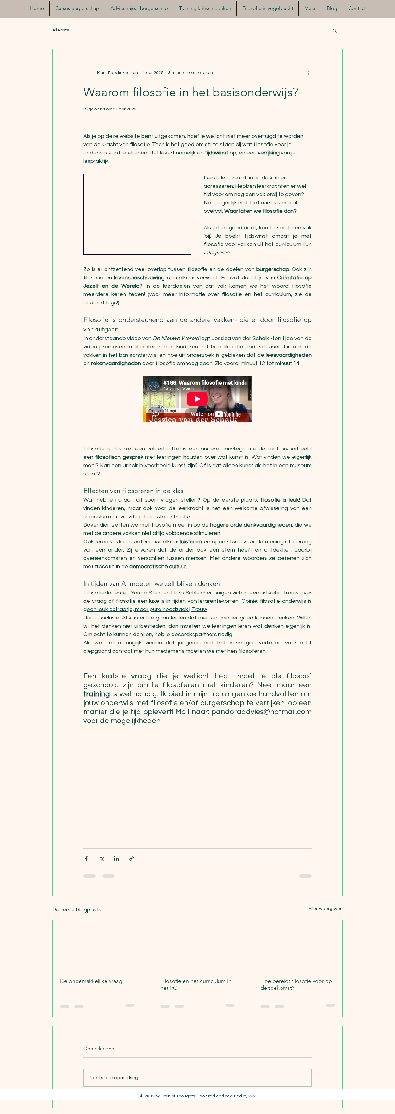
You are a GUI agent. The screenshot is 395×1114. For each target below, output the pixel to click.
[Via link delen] (132, 858)
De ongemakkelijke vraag (91, 981)
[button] (335, 30)
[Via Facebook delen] (86, 858)
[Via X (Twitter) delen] (101, 858)
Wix (252, 1096)
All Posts (60, 30)
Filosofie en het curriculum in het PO (195, 984)
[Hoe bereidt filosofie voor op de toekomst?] (297, 945)
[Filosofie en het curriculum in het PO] (197, 945)
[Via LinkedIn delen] (116, 858)
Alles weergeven (326, 908)
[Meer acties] (308, 72)
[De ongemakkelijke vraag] (97, 945)
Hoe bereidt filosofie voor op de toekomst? (296, 984)
